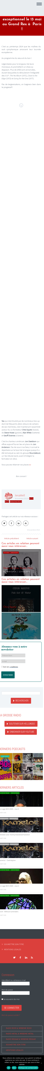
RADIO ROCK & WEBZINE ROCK (19, 1028)
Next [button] (41, 767)
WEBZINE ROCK (16, 501)
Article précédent (11, 538)
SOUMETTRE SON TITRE (14, 944)
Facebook (11, 523)
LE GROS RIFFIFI (5, 756)
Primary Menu (39, 4)
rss (32, 957)
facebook (20, 957)
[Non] (41, 1063)
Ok (9, 1068)
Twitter (4, 523)
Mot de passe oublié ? (11, 1015)
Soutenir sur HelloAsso (22, 723)
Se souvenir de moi (11, 999)
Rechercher (21, 700)
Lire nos (10, 666)
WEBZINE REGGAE (15, 793)
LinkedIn (18, 523)
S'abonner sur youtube (22, 731)
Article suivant (32, 538)
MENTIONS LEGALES (12, 949)
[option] (21, 562)
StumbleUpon (25, 523)
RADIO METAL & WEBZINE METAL (20, 1034)
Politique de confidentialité (28, 1068)
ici (30, 464)
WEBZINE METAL (13, 818)
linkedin (26, 957)
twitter (14, 957)
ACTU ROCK (6, 552)
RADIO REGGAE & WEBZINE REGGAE (21, 1039)
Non (14, 1068)
